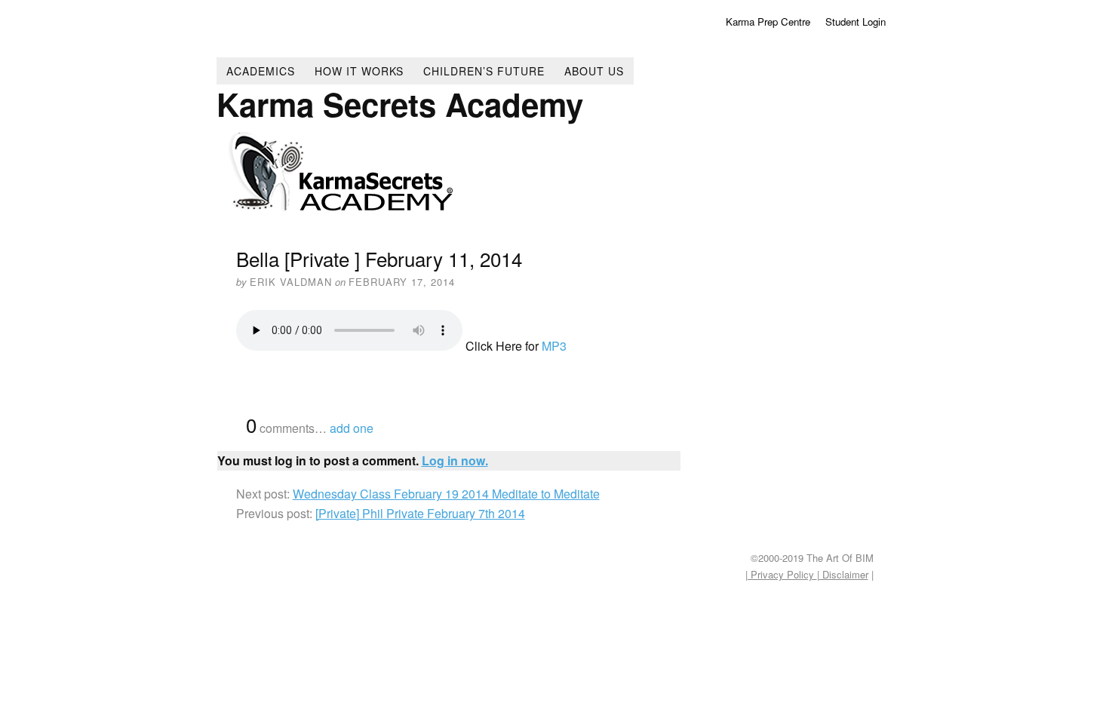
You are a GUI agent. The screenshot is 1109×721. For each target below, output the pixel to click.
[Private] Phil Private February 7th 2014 (420, 513)
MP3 (554, 345)
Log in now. (455, 460)
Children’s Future (484, 70)
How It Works (359, 70)
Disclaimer (843, 574)
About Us (594, 70)
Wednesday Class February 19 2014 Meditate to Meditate (446, 493)
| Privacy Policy (781, 574)
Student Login (855, 21)
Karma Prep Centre (768, 21)
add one (351, 428)
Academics (260, 70)
